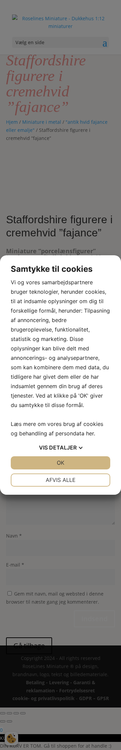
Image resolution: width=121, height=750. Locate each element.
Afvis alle (61, 480)
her (90, 433)
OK (60, 462)
